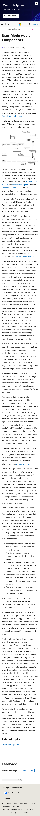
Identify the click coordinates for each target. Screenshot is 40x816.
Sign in (35, 24)
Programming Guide (10, 745)
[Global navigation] (2, 24)
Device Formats (22, 464)
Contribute (6, 806)
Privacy (15, 806)
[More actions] (36, 29)
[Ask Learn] (32, 29)
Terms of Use (29, 810)
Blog (31, 803)
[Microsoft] (20, 24)
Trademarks (6, 813)
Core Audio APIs (14, 29)
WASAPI (5, 184)
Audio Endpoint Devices (12, 116)
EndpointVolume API (10, 188)
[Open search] (30, 24)
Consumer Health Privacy (11, 810)
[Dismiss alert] (36, 3)
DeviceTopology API (20, 184)
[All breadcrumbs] (4, 29)
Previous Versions (20, 803)
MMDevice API (31, 181)
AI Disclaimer (7, 803)
